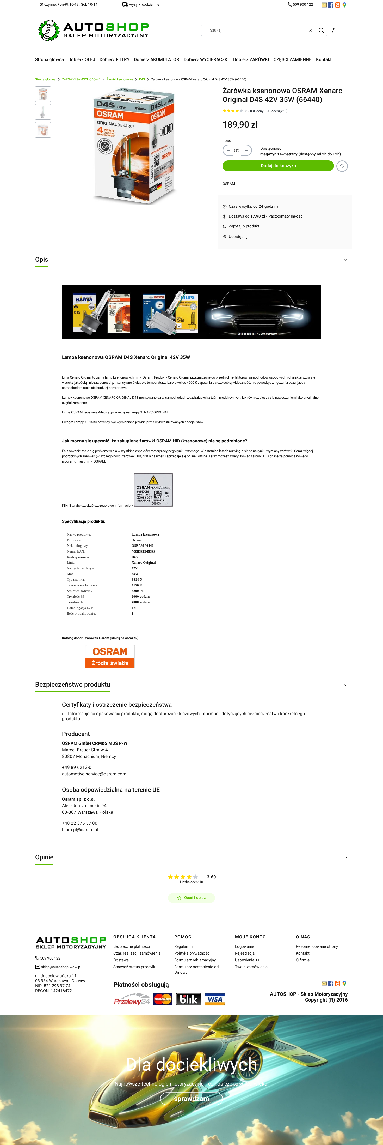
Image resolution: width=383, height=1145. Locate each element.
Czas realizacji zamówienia (136, 953)
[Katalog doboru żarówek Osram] (110, 666)
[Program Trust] (153, 505)
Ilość (227, 140)
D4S (142, 79)
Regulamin (183, 946)
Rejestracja (245, 953)
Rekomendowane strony (317, 946)
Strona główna (45, 79)
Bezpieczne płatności (131, 946)
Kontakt (303, 953)
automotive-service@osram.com (94, 773)
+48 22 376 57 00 (79, 823)
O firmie (303, 960)
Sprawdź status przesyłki (134, 966)
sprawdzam (191, 1098)
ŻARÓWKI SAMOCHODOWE (81, 79)
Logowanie (244, 946)
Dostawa (121, 960)
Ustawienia (245, 960)
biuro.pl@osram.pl (80, 829)
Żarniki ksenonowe (120, 79)
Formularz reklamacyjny (195, 960)
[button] (321, 30)
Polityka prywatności (192, 953)
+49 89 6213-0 (76, 767)
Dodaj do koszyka (278, 165)
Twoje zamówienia (251, 966)
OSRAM (229, 184)
